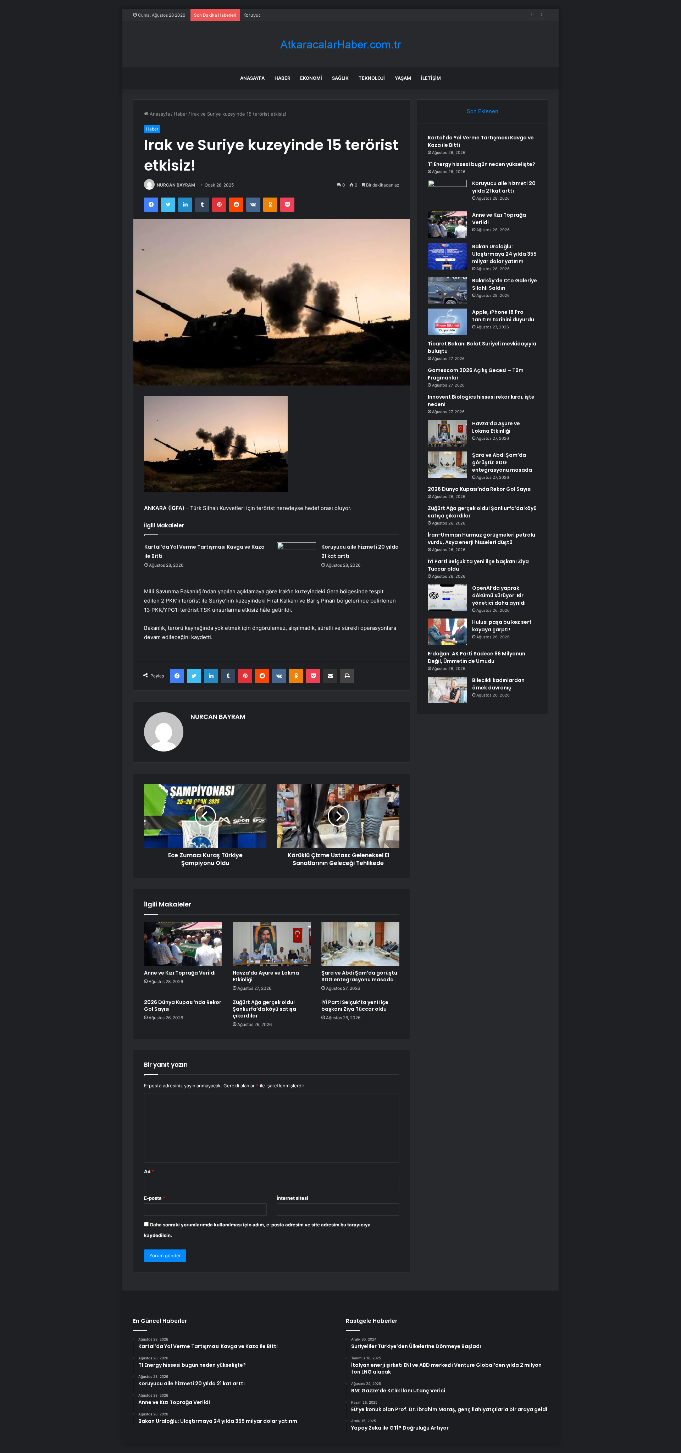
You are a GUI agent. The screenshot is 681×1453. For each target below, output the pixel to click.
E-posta (154, 1198)
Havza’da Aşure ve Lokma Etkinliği (266, 976)
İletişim (431, 78)
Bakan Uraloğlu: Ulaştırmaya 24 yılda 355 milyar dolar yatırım (504, 254)
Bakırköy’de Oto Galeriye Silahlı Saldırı (504, 284)
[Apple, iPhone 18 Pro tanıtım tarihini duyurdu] (447, 322)
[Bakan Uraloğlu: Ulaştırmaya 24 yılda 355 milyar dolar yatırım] (447, 256)
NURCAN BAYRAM (176, 185)
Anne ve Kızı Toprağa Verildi (180, 972)
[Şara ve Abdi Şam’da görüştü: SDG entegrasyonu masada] (360, 944)
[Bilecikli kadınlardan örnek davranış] (447, 690)
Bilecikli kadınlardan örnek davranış (498, 684)
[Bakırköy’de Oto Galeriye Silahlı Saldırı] (447, 290)
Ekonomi (311, 78)
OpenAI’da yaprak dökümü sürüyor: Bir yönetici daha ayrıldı (499, 595)
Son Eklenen (482, 111)
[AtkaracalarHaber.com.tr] (340, 44)
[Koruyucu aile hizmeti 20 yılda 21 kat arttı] (296, 555)
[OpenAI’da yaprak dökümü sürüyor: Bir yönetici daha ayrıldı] (447, 597)
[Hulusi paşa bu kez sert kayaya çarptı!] (447, 632)
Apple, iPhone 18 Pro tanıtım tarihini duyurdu (503, 316)
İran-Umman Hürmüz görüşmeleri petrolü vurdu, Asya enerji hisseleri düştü (481, 538)
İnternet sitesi (292, 1198)
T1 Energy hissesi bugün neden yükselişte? (481, 164)
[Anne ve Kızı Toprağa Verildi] (183, 944)
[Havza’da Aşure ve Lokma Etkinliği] (272, 944)
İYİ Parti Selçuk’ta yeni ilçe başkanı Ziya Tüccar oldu (354, 1006)
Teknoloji (372, 78)
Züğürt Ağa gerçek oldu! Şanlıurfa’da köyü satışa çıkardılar (264, 1009)
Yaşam (403, 78)
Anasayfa (252, 78)
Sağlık (340, 78)
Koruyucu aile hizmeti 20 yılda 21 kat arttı (288, 15)
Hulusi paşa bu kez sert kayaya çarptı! (502, 626)
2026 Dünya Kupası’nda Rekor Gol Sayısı (182, 1006)
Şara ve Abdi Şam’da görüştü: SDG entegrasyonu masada (360, 976)
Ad (149, 1171)
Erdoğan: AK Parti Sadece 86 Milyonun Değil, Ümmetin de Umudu (476, 657)
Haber (282, 78)
